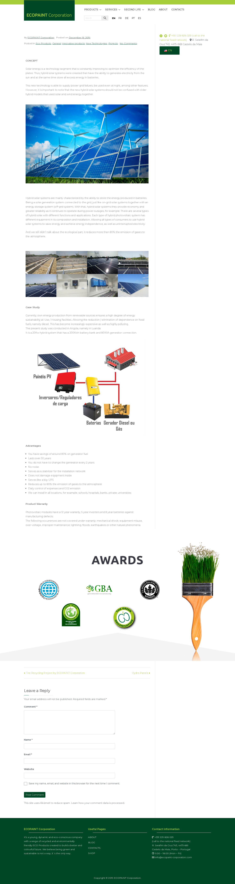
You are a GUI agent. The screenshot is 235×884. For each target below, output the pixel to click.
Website (29, 769)
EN (113, 18)
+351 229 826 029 (164, 837)
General (56, 43)
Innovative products (73, 43)
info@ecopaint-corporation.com (173, 857)
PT (133, 18)
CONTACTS (177, 9)
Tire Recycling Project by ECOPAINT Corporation (55, 672)
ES (139, 18)
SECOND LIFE (132, 9)
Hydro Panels (140, 672)
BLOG (151, 9)
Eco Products (43, 43)
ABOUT (163, 9)
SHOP (91, 853)
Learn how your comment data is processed (97, 802)
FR (120, 18)
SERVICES (111, 9)
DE (127, 18)
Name (28, 739)
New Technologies (96, 43)
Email (28, 754)
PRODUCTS (91, 9)
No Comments (128, 43)
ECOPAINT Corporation (40, 37)
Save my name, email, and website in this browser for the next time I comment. (74, 783)
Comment (30, 706)
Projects (113, 43)
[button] (99, 10)
